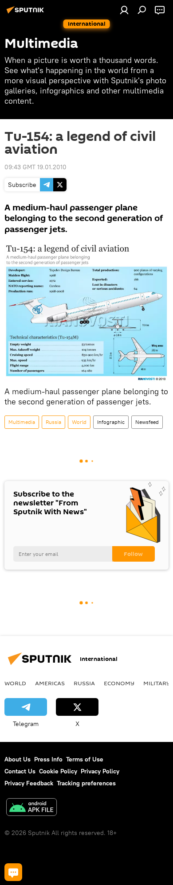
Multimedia (21, 422)
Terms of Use (84, 759)
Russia (53, 422)
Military (156, 683)
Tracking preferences (86, 783)
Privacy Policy (100, 771)
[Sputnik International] (26, 13)
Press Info (48, 759)
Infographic (111, 422)
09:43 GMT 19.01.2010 (35, 167)
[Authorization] (124, 10)
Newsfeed (147, 422)
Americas (50, 683)
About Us (17, 759)
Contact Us (19, 771)
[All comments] (13, 872)
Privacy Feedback (28, 783)
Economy (119, 683)
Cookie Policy (58, 771)
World (79, 422)
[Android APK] (31, 808)
